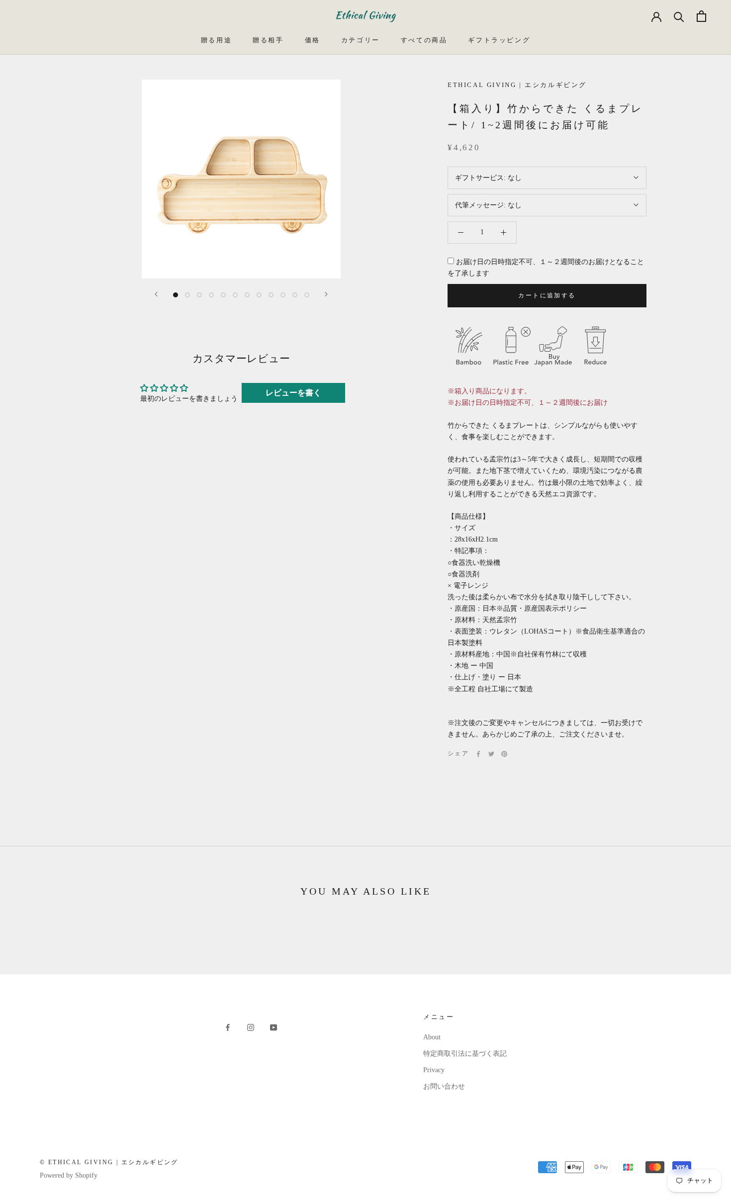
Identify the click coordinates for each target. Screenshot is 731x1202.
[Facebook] (478, 754)
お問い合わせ (444, 1086)
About (432, 1037)
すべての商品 (424, 40)
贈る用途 (216, 40)
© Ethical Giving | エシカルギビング (109, 1162)
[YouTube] (273, 1027)
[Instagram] (250, 1027)
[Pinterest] (504, 754)
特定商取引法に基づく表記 (465, 1053)
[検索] (679, 16)
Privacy (434, 1070)
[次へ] (326, 294)
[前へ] (156, 294)
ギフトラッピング (499, 40)
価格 (312, 40)
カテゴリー (360, 40)
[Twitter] (491, 754)
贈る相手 (268, 40)
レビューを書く (293, 392)
